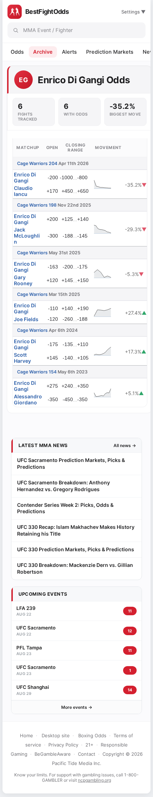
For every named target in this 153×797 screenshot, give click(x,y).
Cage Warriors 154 (37, 371)
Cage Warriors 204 (37, 163)
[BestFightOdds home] (14, 12)
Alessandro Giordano (28, 399)
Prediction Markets (109, 52)
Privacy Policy (63, 745)
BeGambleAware (53, 754)
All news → (125, 445)
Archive (43, 52)
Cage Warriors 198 (37, 205)
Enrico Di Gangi (25, 177)
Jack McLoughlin (27, 236)
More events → (76, 707)
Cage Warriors (32, 252)
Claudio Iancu (23, 191)
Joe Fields (26, 319)
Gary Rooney (23, 280)
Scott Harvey (22, 358)
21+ (89, 745)
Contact (86, 754)
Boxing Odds (92, 735)
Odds (17, 52)
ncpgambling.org (94, 780)
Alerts (69, 52)
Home (26, 735)
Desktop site (56, 735)
